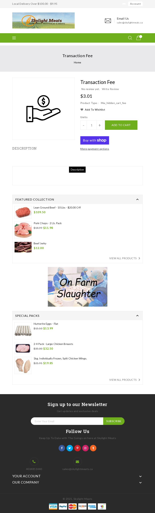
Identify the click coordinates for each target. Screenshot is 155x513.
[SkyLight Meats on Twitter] (69, 447)
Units (84, 117)
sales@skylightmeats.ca (130, 22)
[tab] (77, 170)
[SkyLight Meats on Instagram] (85, 447)
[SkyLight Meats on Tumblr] (93, 447)
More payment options (94, 148)
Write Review (110, 89)
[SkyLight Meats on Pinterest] (78, 447)
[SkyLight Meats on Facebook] (62, 447)
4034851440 (34, 469)
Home (77, 62)
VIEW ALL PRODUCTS (125, 258)
